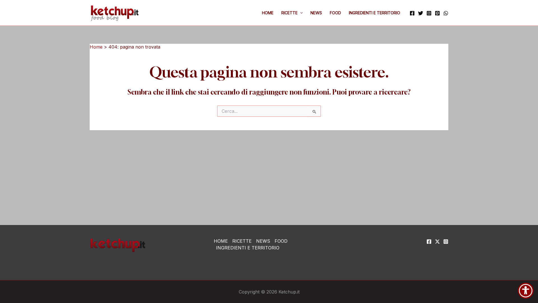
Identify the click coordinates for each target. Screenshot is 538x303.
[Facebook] (412, 13)
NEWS (316, 12)
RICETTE (289, 12)
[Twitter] (420, 13)
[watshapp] (445, 13)
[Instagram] (429, 13)
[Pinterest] (437, 13)
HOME (267, 12)
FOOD (335, 12)
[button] (300, 13)
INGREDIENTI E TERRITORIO (374, 12)
